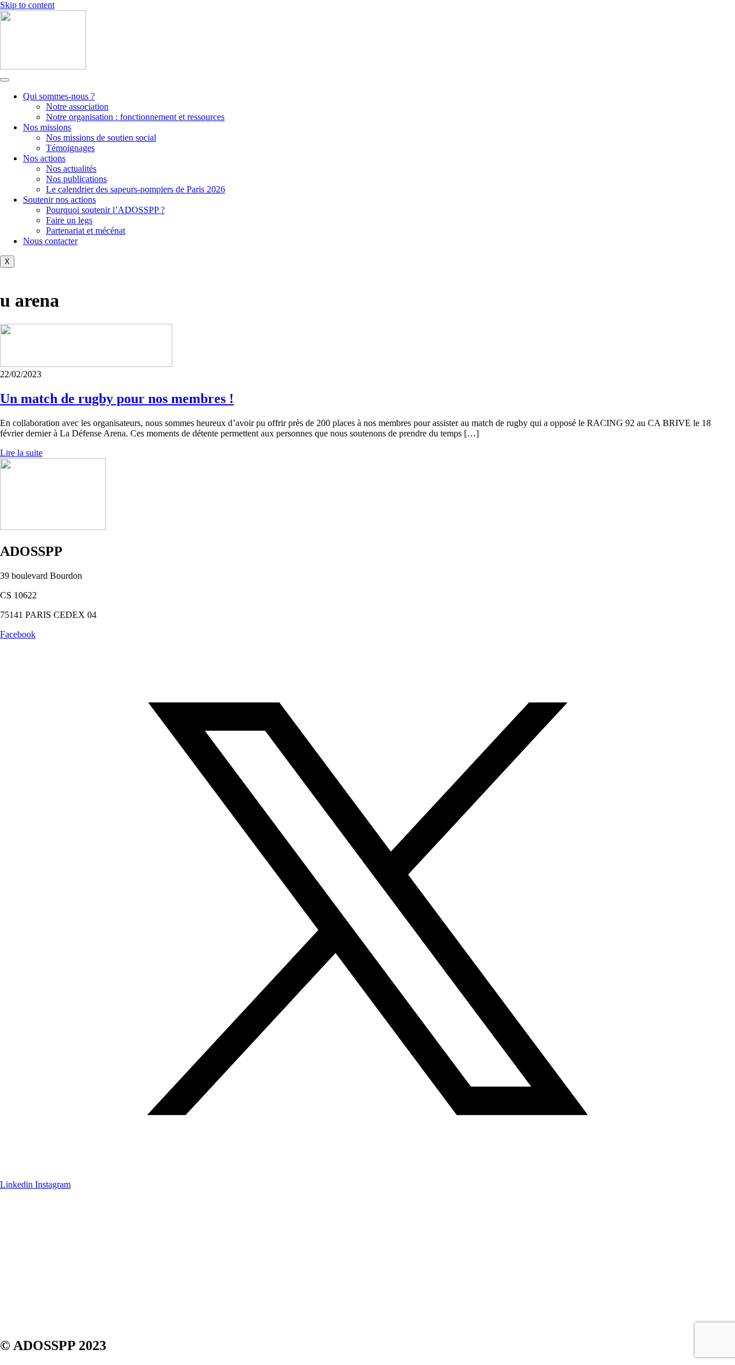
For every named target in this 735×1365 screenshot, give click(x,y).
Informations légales (36, 1282)
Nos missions (47, 127)
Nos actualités (71, 168)
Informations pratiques (40, 1223)
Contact (14, 1204)
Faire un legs (69, 220)
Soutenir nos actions (59, 199)
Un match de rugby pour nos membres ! (117, 398)
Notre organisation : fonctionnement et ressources (135, 117)
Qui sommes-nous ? (59, 96)
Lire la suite (21, 453)
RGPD (12, 1321)
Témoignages (70, 148)
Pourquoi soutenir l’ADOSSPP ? (105, 210)
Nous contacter (50, 241)
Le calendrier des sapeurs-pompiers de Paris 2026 (135, 189)
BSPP (11, 1262)
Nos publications (76, 179)
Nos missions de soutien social (101, 137)
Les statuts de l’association (48, 1301)
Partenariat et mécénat (85, 230)
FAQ (9, 1243)
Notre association (77, 106)
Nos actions (44, 158)
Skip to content (27, 5)
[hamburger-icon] (4, 80)
